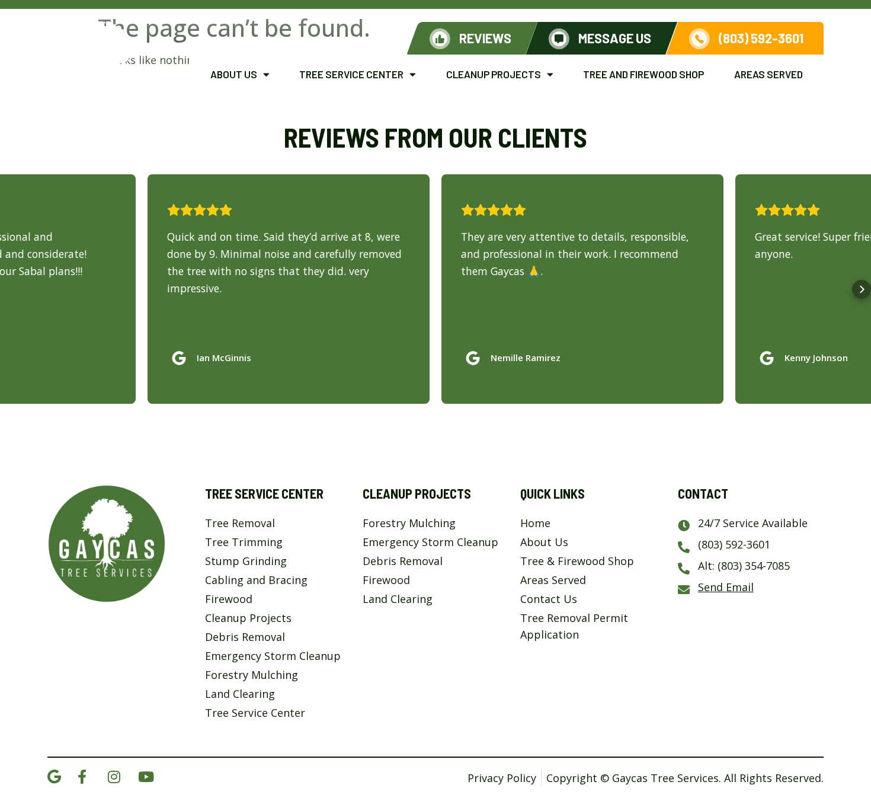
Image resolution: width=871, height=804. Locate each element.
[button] (9, 289)
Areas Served (768, 74)
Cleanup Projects (493, 74)
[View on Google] (182, 355)
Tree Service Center (351, 74)
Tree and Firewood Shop (643, 74)
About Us (233, 74)
